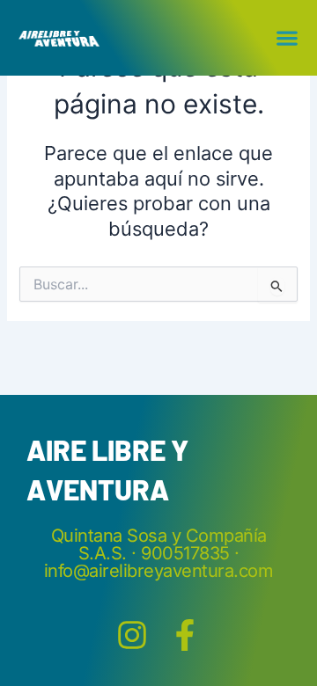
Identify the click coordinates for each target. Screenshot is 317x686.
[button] (287, 37)
